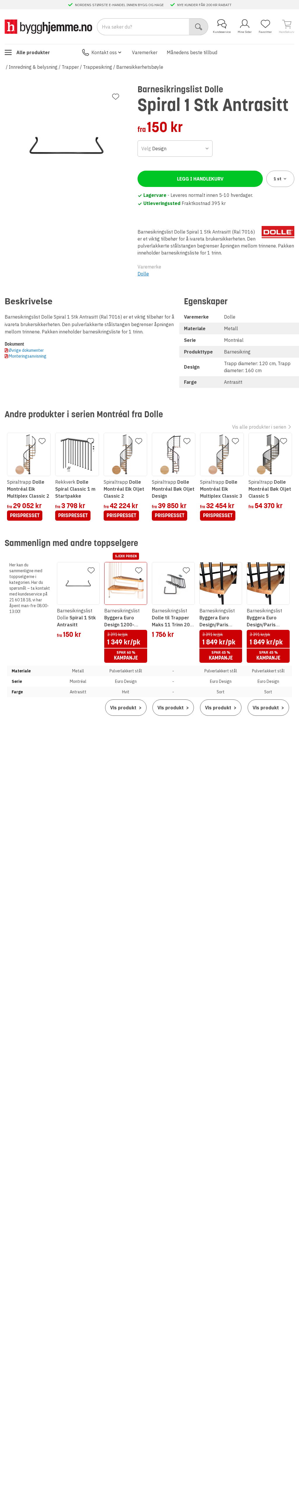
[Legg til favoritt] (115, 96)
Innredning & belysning (33, 67)
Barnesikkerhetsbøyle (139, 67)
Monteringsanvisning (27, 356)
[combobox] (175, 148)
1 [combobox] (277, 178)
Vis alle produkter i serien (259, 427)
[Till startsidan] (48, 27)
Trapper (70, 67)
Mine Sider (245, 32)
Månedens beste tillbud (192, 52)
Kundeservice (222, 32)
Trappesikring (97, 67)
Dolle (143, 274)
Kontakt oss (104, 52)
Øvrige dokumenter (26, 350)
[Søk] (198, 26)
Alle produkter (33, 52)
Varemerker (144, 52)
